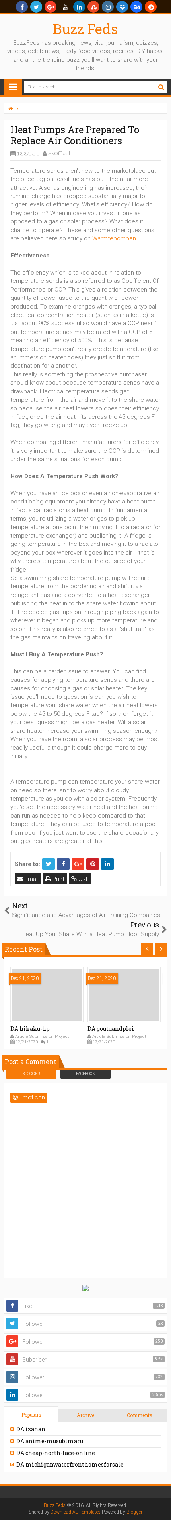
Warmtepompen (114, 238)
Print (57, 879)
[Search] (161, 87)
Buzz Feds (85, 28)
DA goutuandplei (110, 1028)
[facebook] (22, 7)
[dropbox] (122, 7)
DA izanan (30, 1429)
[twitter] (36, 7)
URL (83, 879)
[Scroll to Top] (161, 1506)
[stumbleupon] (93, 7)
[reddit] (151, 7)
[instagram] (108, 7)
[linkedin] (79, 7)
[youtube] (65, 7)
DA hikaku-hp (30, 1028)
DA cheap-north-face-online (55, 1453)
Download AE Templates (76, 1512)
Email (31, 879)
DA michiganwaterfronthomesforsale (70, 1464)
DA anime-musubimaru (49, 1441)
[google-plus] (50, 7)
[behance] (136, 7)
